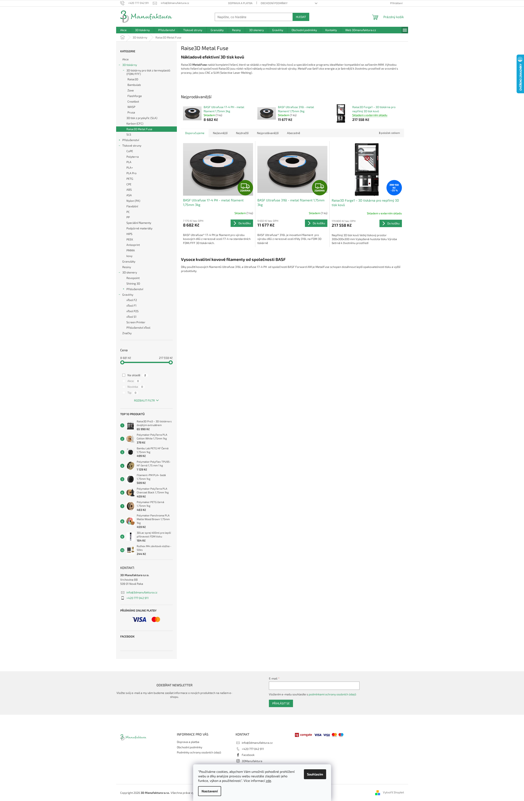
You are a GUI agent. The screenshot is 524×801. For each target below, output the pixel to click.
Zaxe (130, 90)
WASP (131, 107)
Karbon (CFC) (134, 123)
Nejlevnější (220, 133)
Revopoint (133, 278)
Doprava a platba (240, 3)
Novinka (135, 386)
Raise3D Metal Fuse (139, 129)
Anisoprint (133, 244)
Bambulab (134, 84)
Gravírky (127, 294)
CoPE (129, 151)
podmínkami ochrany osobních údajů (332, 694)
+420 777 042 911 (137, 598)
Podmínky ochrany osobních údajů (199, 752)
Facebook (248, 755)
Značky (127, 333)
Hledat (301, 17)
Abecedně (293, 133)
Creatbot (133, 101)
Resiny (126, 267)
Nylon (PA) (133, 200)
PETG (129, 178)
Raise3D (132, 79)
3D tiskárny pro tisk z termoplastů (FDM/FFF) (148, 72)
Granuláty (128, 261)
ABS (129, 189)
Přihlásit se (281, 703)
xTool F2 (131, 300)
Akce (125, 59)
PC (128, 212)
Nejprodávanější (268, 133)
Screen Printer (135, 322)
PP (128, 217)
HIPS (129, 234)
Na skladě (136, 375)
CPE (128, 184)
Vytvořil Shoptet (393, 792)
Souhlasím (315, 774)
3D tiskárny (129, 65)
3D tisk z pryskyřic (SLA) (141, 118)
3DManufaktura (252, 761)
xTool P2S (132, 311)
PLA (128, 162)
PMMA (130, 250)
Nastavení (210, 791)
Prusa (131, 112)
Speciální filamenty (138, 222)
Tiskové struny (131, 145)
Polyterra (132, 156)
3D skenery (129, 272)
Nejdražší (242, 133)
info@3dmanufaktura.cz (141, 592)
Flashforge (134, 96)
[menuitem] (123, 30)
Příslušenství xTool (138, 327)
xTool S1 (131, 316)
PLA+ (129, 167)
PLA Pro (131, 173)
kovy (129, 256)
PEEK (129, 239)
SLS (128, 134)
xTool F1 (131, 305)
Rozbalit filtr (144, 400)
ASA (129, 195)
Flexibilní (132, 206)
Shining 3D (133, 283)
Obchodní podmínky (274, 3)
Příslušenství (130, 140)
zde (268, 780)
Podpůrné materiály (139, 228)
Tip (131, 392)
